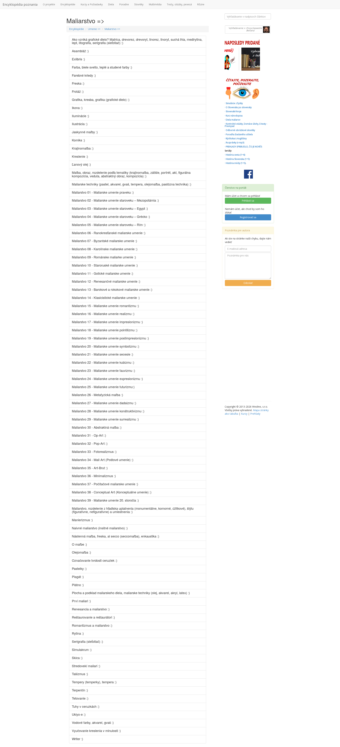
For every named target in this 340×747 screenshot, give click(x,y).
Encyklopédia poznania (20, 4)
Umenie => (94, 29)
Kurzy (244, 413)
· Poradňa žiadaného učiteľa (239, 134)
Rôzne (200, 4)
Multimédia (155, 4)
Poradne (124, 4)
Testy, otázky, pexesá (179, 4)
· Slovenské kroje (233, 111)
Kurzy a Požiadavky (92, 4)
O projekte (49, 4)
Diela (111, 4)
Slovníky (138, 4)
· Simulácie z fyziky (234, 103)
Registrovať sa (248, 217)
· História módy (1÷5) (235, 163)
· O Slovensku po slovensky (238, 107)
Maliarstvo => (112, 29)
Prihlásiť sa (248, 200)
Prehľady (255, 413)
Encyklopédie (67, 4)
